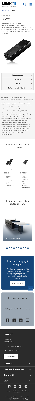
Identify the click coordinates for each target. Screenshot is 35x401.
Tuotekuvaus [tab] (17, 75)
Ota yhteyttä (17, 283)
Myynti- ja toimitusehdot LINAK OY (17, 400)
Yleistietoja (16, 397)
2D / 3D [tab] (17, 84)
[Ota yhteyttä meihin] (30, 288)
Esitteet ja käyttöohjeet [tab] (17, 88)
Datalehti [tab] (17, 79)
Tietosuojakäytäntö (14, 398)
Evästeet (7, 397)
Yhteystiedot (11, 356)
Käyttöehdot (25, 397)
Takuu (24, 398)
